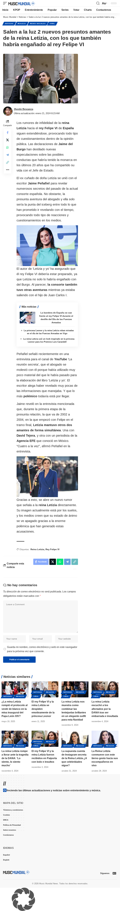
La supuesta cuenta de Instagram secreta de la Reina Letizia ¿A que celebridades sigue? (74, 758)
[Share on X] (7, 140)
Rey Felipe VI (52, 549)
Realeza (22, 23)
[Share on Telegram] (7, 155)
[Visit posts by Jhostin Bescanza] (7, 111)
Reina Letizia (37, 549)
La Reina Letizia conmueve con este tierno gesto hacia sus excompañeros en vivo (105, 758)
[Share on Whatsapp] (7, 147)
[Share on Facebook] (7, 132)
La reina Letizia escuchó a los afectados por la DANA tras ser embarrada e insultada (105, 708)
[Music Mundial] (21, 3)
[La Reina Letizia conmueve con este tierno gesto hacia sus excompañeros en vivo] (105, 739)
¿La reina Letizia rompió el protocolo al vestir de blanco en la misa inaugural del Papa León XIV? (15, 708)
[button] (5, 3)
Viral (52, 23)
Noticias (9, 23)
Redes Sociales (38, 23)
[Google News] (114, 873)
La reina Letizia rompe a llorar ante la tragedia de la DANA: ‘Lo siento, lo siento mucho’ (15, 758)
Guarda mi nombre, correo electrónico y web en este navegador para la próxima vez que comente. (42, 649)
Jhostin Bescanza (23, 109)
